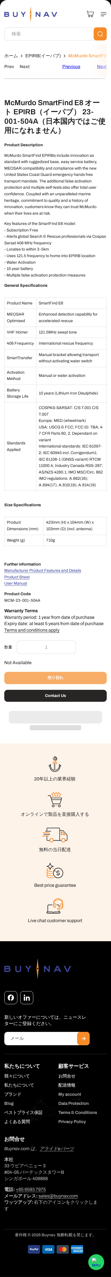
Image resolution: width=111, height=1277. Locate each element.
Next (25, 66)
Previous (71, 66)
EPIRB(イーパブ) (43, 55)
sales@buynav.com (58, 1195)
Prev (9, 66)
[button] (55, 714)
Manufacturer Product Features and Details (42, 570)
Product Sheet (17, 577)
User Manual (15, 583)
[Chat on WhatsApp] (96, 1262)
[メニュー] (101, 14)
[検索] (100, 33)
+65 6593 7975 (31, 1189)
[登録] (83, 1038)
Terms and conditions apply (31, 630)
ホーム (11, 55)
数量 (8, 647)
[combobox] (55, 34)
